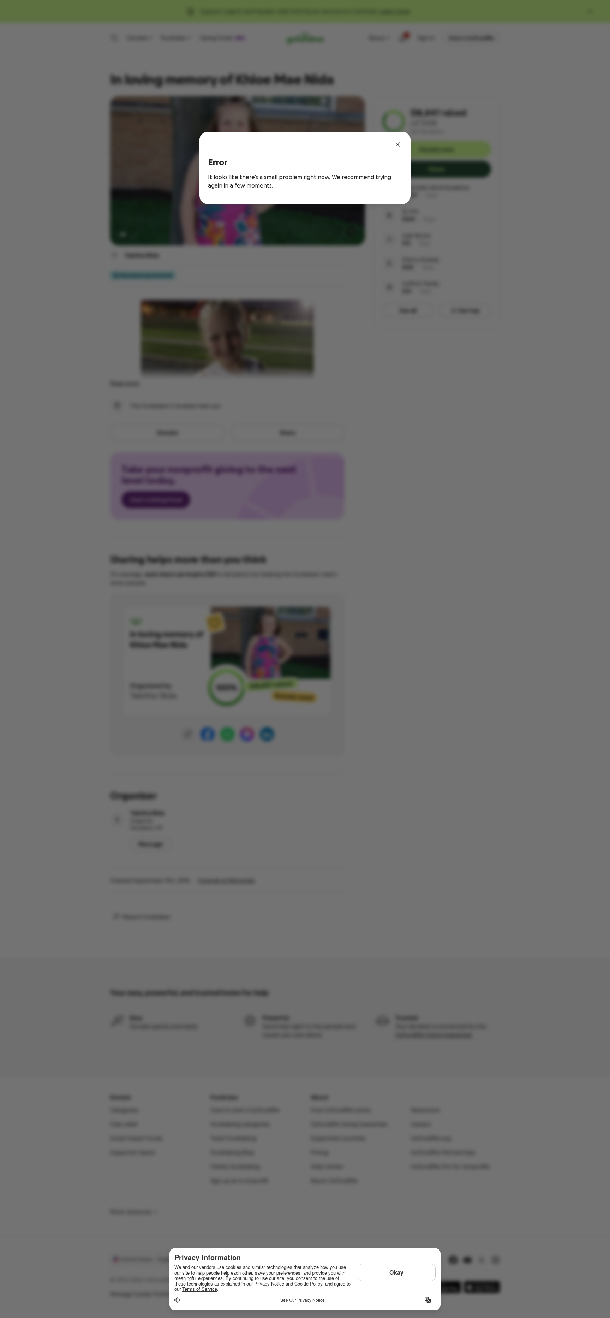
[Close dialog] (398, 144)
